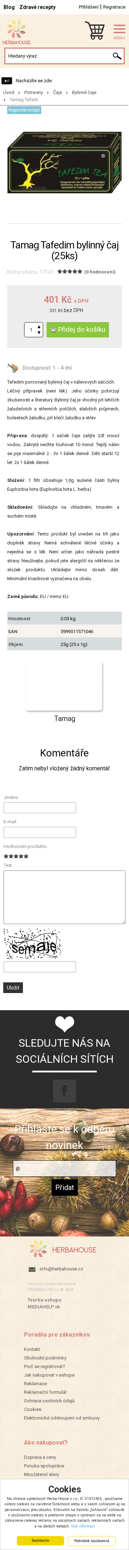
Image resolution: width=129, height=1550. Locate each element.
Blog (9, 7)
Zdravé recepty (37, 7)
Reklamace (35, 1383)
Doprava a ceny (40, 1457)
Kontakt (32, 1349)
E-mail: (10, 821)
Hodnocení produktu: (26, 846)
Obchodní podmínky (45, 1358)
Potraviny (33, 92)
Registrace (114, 7)
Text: (8, 865)
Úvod (8, 92)
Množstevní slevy (41, 1474)
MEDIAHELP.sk (44, 1306)
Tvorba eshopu (44, 1300)
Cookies (32, 1409)
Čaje (57, 92)
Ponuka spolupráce (44, 1465)
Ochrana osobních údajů (49, 1400)
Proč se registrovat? (44, 1366)
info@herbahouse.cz (61, 1269)
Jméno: (11, 797)
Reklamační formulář (45, 1392)
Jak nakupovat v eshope (49, 1375)
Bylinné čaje (84, 92)
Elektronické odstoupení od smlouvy (62, 1418)
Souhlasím (40, 1540)
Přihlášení (89, 7)
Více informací (83, 1526)
